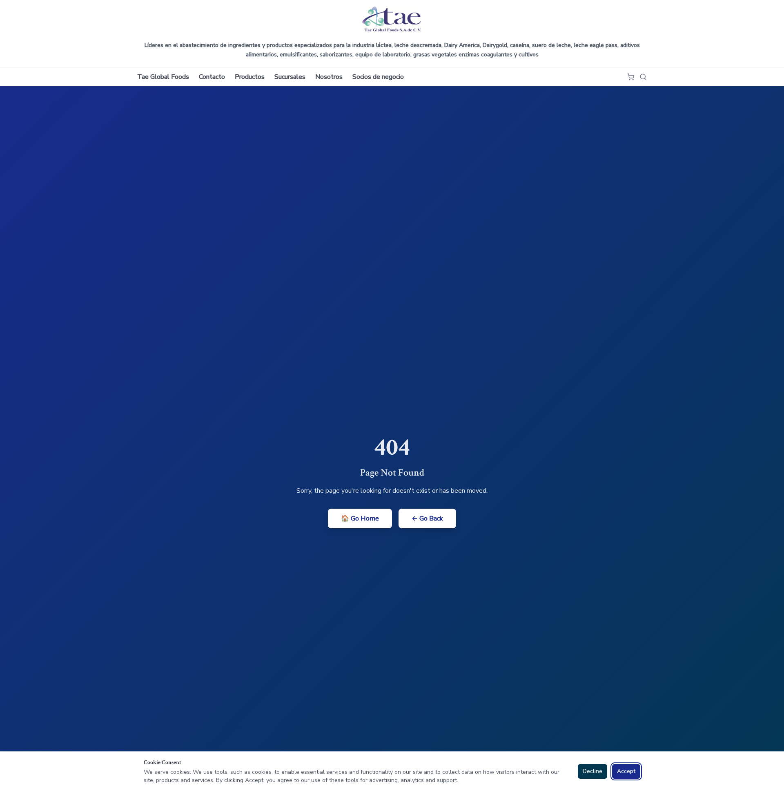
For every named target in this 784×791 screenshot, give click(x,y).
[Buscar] (643, 76)
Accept (626, 771)
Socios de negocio (378, 76)
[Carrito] (631, 76)
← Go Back (427, 518)
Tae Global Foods (163, 76)
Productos (250, 76)
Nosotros (329, 76)
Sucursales (289, 76)
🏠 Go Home (360, 518)
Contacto (212, 76)
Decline (592, 771)
